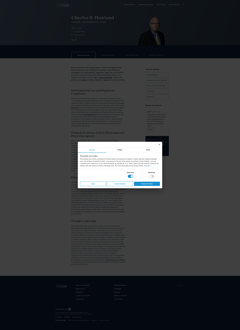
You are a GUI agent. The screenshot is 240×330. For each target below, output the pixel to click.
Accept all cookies (147, 184)
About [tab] (148, 150)
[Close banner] (159, 144)
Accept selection (120, 184)
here (148, 166)
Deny (93, 184)
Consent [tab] (92, 150)
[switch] (151, 176)
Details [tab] (120, 150)
